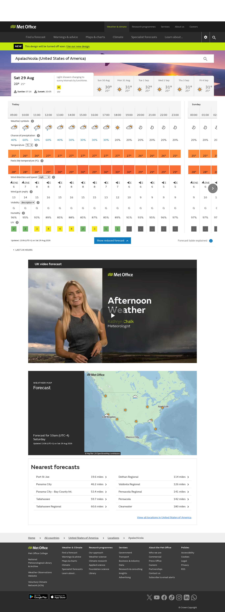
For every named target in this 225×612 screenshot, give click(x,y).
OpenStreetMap (108, 454)
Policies (185, 547)
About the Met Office (160, 547)
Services (165, 26)
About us (179, 26)
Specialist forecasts (144, 37)
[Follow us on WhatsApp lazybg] (194, 597)
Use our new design (78, 46)
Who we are (155, 552)
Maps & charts (95, 37)
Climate (118, 37)
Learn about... (174, 37)
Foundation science (99, 569)
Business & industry (129, 561)
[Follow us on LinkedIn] (186, 597)
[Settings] (206, 37)
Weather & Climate (72, 547)
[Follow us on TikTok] (171, 597)
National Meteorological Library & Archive (40, 563)
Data (121, 565)
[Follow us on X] (149, 597)
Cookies (185, 556)
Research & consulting (130, 569)
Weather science (98, 556)
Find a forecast (35, 37)
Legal (184, 561)
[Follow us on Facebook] (164, 597)
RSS (183, 569)
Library (92, 573)
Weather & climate (117, 26)
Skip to (13, 110)
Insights (123, 573)
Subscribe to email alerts (162, 577)
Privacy (185, 565)
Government (125, 552)
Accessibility (187, 552)
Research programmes (144, 26)
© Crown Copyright (188, 607)
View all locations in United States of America (164, 517)
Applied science (97, 565)
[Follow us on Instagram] (179, 597)
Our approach (96, 552)
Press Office (155, 561)
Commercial (155, 556)
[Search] (205, 58)
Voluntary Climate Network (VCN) (37, 584)
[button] (135, 396)
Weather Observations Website (40, 574)
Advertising (125, 577)
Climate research (98, 561)
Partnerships (155, 569)
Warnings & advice (65, 37)
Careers (194, 26)
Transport (124, 556)
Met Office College (38, 553)
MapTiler (90, 454)
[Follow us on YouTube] (157, 597)
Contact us (154, 573)
